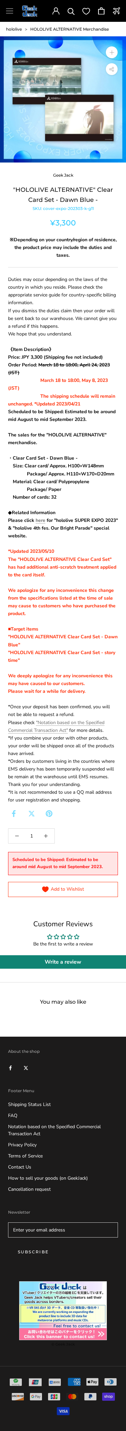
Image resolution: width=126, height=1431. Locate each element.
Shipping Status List (29, 1104)
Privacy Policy (22, 1145)
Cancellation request (29, 1189)
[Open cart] (101, 10)
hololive (14, 29)
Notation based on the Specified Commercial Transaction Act (54, 1130)
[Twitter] (31, 813)
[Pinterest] (49, 813)
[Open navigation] (9, 10)
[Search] (71, 10)
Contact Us (19, 1167)
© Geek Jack (63, 1344)
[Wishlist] (86, 10)
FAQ (12, 1115)
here (40, 520)
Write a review (63, 962)
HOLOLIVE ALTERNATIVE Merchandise (69, 29)
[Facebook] (13, 813)
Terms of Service (25, 1156)
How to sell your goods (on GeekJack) (48, 1178)
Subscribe (33, 1251)
